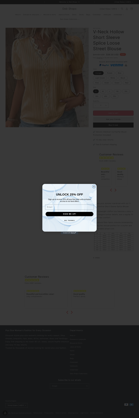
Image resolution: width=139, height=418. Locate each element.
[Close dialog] (94, 186)
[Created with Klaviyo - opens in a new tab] (69, 233)
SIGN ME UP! (69, 214)
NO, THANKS (69, 220)
